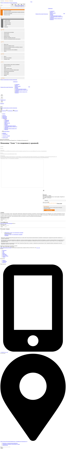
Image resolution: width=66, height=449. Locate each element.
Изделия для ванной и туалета (9, 45)
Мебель (4, 17)
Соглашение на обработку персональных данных (11, 444)
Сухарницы (20, 157)
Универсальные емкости (29, 157)
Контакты (11, 0)
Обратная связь (5, 445)
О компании (4, 261)
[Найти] (0, 6)
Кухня (3, 53)
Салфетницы (8, 157)
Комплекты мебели (7, 22)
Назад (6, 119)
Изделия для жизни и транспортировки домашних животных (14, 12)
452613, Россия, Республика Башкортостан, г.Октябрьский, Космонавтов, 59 (13, 441)
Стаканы (16, 157)
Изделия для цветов (7, 48)
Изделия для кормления (8, 13)
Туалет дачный (6, 72)
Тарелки (23, 157)
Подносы (50, 156)
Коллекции (4, 250)
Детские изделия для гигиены (9, 32)
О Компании (7, 120)
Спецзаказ (2, 0)
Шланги (5, 75)
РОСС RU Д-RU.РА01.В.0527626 (6, 223)
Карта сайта (38, 247)
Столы (5, 25)
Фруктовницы (9, 156)
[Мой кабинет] (12, 5)
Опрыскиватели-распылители (9, 71)
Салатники (4, 157)
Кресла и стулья (7, 21)
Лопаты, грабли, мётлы (8, 68)
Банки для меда (22, 156)
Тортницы (35, 157)
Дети (3, 251)
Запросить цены (49, 210)
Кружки (26, 156)
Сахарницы (13, 157)
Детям (3, 29)
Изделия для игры (7, 14)
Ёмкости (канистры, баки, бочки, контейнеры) (11, 64)
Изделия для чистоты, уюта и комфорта (10, 49)
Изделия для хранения (7, 57)
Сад (2, 61)
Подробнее (6, 235)
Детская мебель (6, 33)
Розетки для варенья (15, 156)
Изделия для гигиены (7, 10)
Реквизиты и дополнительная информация (10, 443)
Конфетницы (5, 156)
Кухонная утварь (7, 59)
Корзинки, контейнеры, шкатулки (9, 37)
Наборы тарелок (40, 157)
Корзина (47, 157)
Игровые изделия (7, 36)
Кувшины (29, 156)
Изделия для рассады (7, 65)
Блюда (1, 156)
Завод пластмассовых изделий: (5, 247)
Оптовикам (7, 0)
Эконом (3, 256)
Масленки (33, 156)
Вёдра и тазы (6, 44)
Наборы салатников (45, 156)
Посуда (5, 56)
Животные (4, 254)
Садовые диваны (7, 20)
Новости (4, 260)
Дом (3, 41)
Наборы (44, 157)
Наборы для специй (38, 156)
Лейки (5, 67)
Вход (31, 1)
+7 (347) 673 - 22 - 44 (4, 352)
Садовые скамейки (7, 24)
